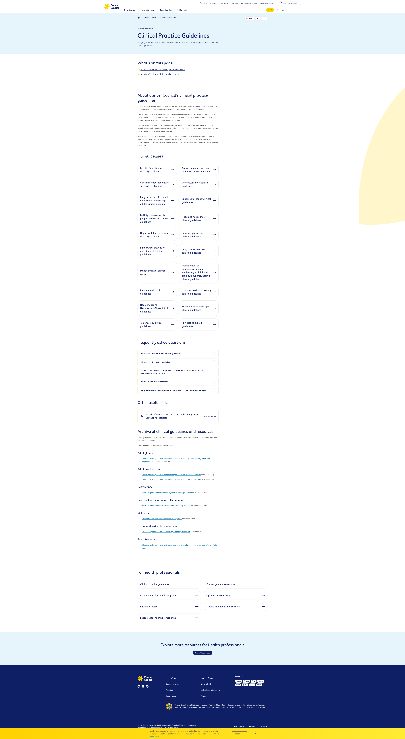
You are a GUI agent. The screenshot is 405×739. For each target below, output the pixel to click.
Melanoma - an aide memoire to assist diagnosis (162, 518)
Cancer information (208, 678)
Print (250, 19)
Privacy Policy (239, 726)
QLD (261, 681)
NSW (247, 681)
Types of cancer (172, 678)
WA (260, 685)
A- (258, 19)
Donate (270, 10)
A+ (265, 19)
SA (239, 685)
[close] (255, 733)
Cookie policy (154, 736)
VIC (253, 685)
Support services (172, 684)
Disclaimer (263, 726)
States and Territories (290, 3)
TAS (246, 685)
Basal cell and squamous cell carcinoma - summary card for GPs (167, 505)
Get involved (205, 684)
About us (169, 690)
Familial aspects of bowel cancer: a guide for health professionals (168, 492)
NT (255, 681)
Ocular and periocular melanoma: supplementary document (166, 531)
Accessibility (252, 726)
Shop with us (171, 696)
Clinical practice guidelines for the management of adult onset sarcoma (171, 474)
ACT (239, 681)
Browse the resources (202, 653)
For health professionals (210, 690)
